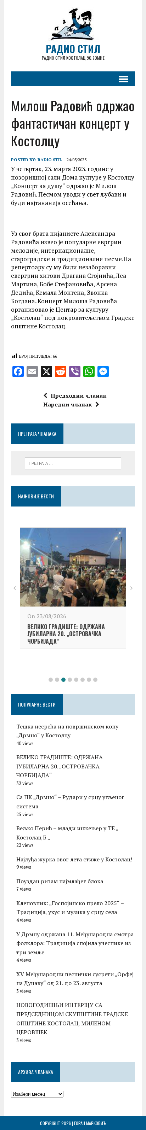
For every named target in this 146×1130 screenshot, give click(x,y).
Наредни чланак (67, 404)
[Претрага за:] (73, 463)
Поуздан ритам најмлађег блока (59, 881)
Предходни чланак (78, 395)
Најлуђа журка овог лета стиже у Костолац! (74, 859)
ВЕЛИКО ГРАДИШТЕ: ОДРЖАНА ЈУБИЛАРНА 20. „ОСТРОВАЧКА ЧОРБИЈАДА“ (66, 634)
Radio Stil (50, 159)
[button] (51, 680)
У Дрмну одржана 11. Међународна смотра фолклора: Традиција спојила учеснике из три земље (75, 943)
